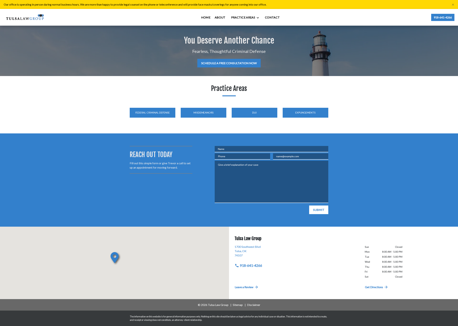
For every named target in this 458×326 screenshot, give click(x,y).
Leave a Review (244, 287)
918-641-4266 (251, 265)
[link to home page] (25, 17)
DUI (254, 112)
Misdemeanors (204, 112)
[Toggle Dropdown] (259, 17)
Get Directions (374, 287)
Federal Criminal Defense (152, 112)
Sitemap (238, 304)
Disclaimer (253, 304)
